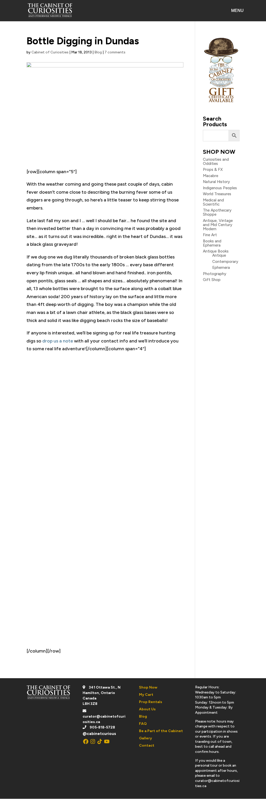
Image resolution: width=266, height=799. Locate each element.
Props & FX (213, 169)
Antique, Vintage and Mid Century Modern (218, 224)
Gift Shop (212, 279)
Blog (98, 52)
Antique (219, 255)
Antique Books (216, 251)
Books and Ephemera (212, 243)
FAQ (143, 723)
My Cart (146, 694)
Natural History (216, 181)
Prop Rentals (150, 702)
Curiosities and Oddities (216, 161)
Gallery (145, 738)
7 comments (114, 52)
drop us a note (57, 341)
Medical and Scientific (213, 202)
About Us (147, 709)
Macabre (210, 175)
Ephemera (221, 267)
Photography (214, 273)
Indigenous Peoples (220, 188)
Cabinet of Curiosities (50, 52)
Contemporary (225, 261)
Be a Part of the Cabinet (161, 731)
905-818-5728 (102, 727)
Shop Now (148, 687)
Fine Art (210, 235)
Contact (146, 745)
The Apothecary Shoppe (217, 212)
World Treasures (217, 194)
